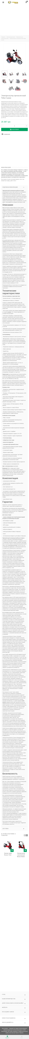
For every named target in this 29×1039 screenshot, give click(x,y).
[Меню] (3, 2)
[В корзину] (12, 850)
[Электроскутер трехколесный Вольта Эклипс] (21, 845)
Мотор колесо (6, 338)
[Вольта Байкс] (14, 2)
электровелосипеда (12, 545)
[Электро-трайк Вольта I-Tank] (8, 845)
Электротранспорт (10, 37)
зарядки (9, 312)
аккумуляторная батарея (8, 241)
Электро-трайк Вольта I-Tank (8, 854)
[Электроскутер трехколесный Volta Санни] (4, 74)
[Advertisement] (14, 20)
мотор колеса (11, 330)
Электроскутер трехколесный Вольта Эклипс (21, 855)
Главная (3, 37)
